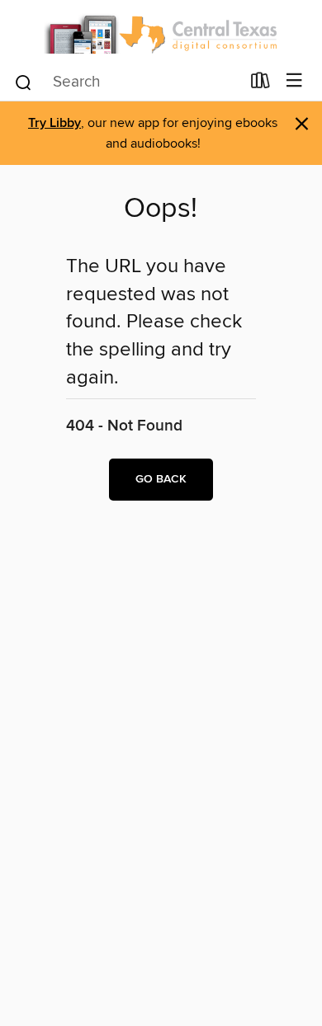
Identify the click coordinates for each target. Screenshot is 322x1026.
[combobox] (126, 82)
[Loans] (260, 84)
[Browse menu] (294, 81)
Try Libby (54, 123)
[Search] (23, 81)
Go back (161, 479)
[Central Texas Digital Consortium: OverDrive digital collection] (161, 31)
